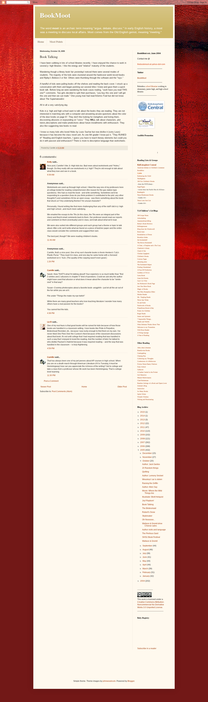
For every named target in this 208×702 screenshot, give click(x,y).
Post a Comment (51, 381)
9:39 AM (50, 175)
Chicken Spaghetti (143, 253)
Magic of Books (142, 289)
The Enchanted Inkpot (144, 264)
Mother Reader (142, 294)
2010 (142, 431)
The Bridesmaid (149, 508)
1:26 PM (50, 261)
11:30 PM (51, 375)
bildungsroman (142, 226)
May (145, 561)
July (145, 553)
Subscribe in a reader (146, 648)
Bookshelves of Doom (144, 234)
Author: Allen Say (149, 487)
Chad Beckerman (142, 380)
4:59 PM (50, 348)
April (145, 565)
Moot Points (56, 41)
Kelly (49, 162)
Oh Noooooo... (148, 519)
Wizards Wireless (143, 397)
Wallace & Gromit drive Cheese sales (152, 524)
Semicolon (140, 388)
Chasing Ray (141, 356)
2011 (142, 427)
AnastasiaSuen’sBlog (144, 221)
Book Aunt (140, 232)
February (147, 572)
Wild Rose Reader (143, 330)
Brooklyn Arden (142, 237)
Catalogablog (141, 353)
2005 (142, 450)
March (146, 568)
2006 (142, 446)
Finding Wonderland (144, 267)
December (147, 453)
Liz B (49, 322)
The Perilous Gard (150, 533)
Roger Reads (141, 313)
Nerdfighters (141, 178)
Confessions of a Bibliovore (146, 361)
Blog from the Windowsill (146, 229)
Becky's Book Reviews (144, 224)
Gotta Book (141, 275)
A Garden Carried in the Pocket (147, 372)
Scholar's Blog (142, 386)
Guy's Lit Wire (142, 281)
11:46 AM (51, 240)
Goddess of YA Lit (143, 273)
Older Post (122, 387)
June (145, 557)
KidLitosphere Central (146, 165)
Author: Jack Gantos (151, 464)
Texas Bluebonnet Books (145, 195)
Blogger (131, 681)
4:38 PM (50, 313)
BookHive (140, 170)
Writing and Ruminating (145, 399)
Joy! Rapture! (148, 500)
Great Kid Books (142, 278)
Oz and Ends (141, 303)
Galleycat (140, 369)
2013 (142, 420)
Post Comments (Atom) (62, 391)
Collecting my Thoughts (145, 358)
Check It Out (141, 251)
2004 (142, 581)
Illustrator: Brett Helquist (152, 497)
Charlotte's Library (143, 248)
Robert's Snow (148, 512)
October (146, 461)
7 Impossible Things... (144, 319)
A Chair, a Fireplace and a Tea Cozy (149, 245)
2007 (142, 442)
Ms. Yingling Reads (143, 297)
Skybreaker (147, 516)
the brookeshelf (142, 240)
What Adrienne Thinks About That (148, 324)
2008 (142, 438)
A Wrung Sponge (143, 333)
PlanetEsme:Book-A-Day (145, 308)
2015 (142, 412)
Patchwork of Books (144, 305)
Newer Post (46, 387)
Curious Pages (142, 259)
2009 (142, 435)
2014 (142, 416)
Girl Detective (141, 375)
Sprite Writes (141, 394)
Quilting (145, 472)
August (146, 549)
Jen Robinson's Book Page (146, 283)
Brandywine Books (143, 350)
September (148, 546)
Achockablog (141, 218)
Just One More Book (144, 286)
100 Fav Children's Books (146, 181)
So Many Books (142, 391)
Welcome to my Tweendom (146, 327)
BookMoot (141, 78)
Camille (50, 270)
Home (41, 41)
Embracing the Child (144, 176)
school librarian (151, 86)
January (146, 576)
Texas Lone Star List (144, 200)
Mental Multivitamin (144, 378)
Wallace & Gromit (149, 541)
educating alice (142, 262)
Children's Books (143, 256)
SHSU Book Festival (151, 537)
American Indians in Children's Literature (150, 168)
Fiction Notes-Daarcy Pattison (147, 364)
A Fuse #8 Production (144, 270)
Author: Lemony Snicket (152, 475)
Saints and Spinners (143, 316)
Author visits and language (154, 530)
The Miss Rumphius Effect (146, 292)
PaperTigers (141, 187)
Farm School (141, 367)
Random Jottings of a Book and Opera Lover (152, 383)
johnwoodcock (109, 681)
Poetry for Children (143, 311)
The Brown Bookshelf (144, 243)
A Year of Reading (143, 335)
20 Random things (150, 468)
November (147, 457)
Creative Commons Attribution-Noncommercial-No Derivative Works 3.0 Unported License (150, 605)
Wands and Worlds (143, 322)
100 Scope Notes (142, 215)
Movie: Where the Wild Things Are (152, 492)
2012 (142, 423)
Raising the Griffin (150, 483)
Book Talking (148, 504)
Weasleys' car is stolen (152, 479)
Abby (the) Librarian (144, 348)
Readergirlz (141, 192)
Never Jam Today (143, 300)
